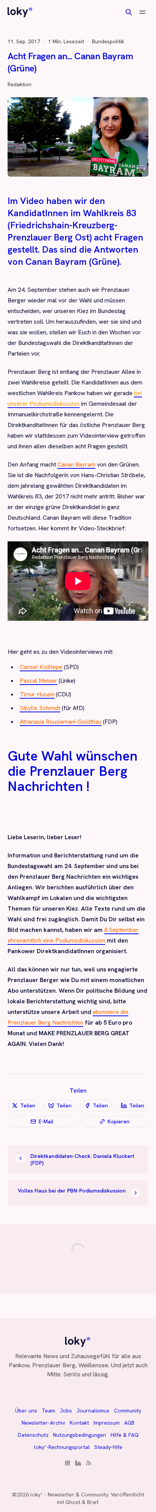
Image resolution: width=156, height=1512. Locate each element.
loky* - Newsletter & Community (69, 1494)
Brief (92, 1502)
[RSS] (89, 1463)
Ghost (73, 1502)
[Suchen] (129, 12)
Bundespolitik (108, 41)
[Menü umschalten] (142, 12)
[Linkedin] (78, 1463)
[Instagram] (67, 1463)
